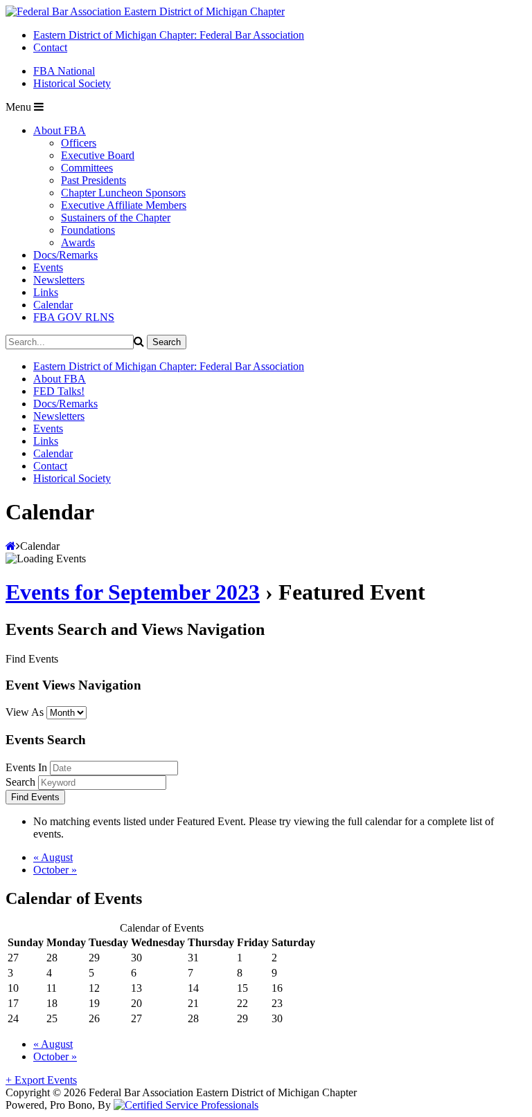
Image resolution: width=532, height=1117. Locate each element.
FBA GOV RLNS (73, 317)
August (53, 857)
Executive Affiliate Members (123, 205)
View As (25, 712)
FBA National (64, 71)
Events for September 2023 (133, 592)
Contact (50, 47)
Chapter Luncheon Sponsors (123, 193)
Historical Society (72, 83)
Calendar (53, 305)
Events (48, 267)
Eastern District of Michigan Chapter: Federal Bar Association (168, 35)
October (55, 870)
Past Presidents (93, 180)
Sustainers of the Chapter (115, 217)
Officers (78, 143)
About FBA (59, 130)
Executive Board (97, 155)
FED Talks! (59, 391)
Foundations (88, 230)
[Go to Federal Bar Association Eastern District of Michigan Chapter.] (11, 546)
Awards (78, 242)
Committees (87, 168)
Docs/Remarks (65, 255)
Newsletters (59, 280)
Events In (26, 767)
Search (20, 782)
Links (45, 292)
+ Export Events (41, 1080)
